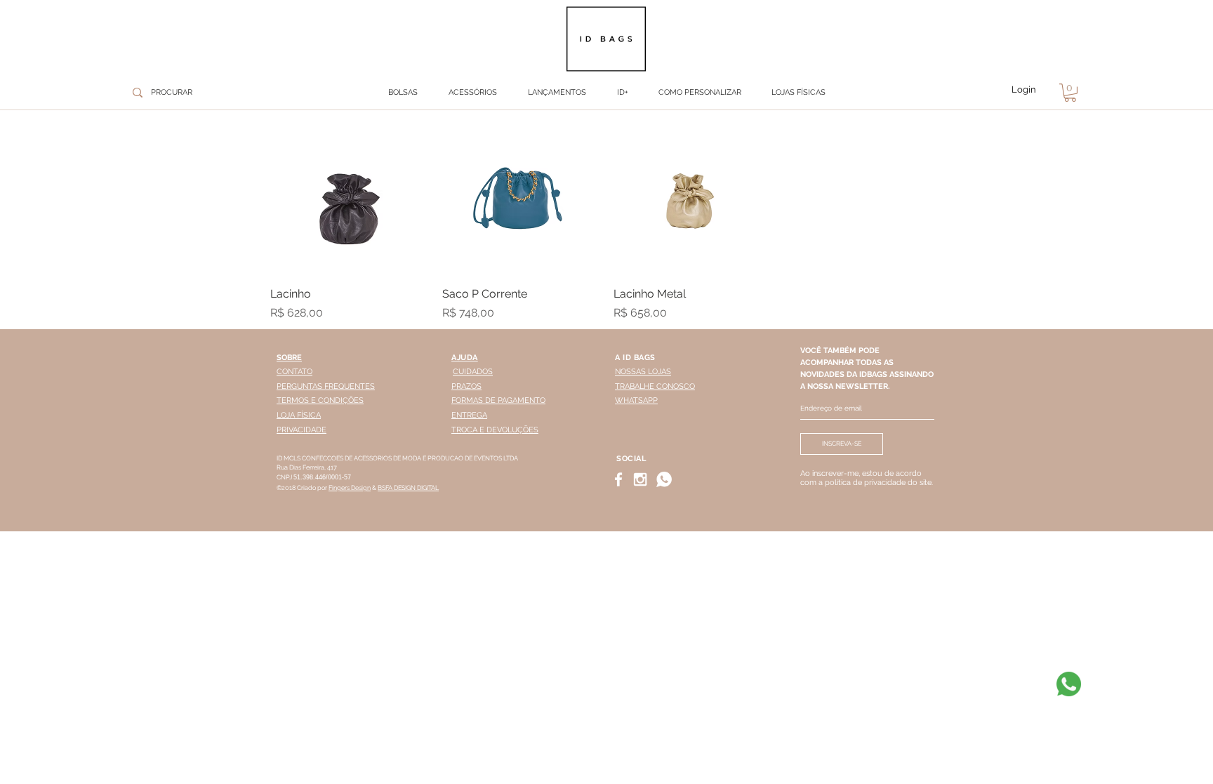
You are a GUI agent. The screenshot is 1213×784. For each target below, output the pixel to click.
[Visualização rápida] (349, 196)
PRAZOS (466, 386)
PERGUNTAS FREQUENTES (326, 386)
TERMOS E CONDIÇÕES (320, 400)
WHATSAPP (636, 400)
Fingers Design (350, 487)
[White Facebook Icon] (618, 479)
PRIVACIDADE (301, 429)
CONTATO (294, 371)
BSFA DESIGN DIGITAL (408, 487)
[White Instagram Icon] (640, 479)
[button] (473, 92)
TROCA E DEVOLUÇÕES (494, 429)
